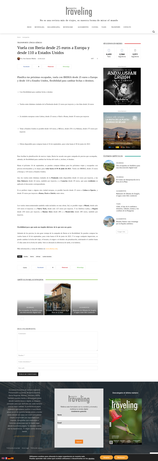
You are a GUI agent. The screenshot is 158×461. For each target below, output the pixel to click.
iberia (32, 256)
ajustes (91, 458)
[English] (3, 458)
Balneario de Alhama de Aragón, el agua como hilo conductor (84, 311)
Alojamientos (84, 307)
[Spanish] (12, 458)
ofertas (38, 256)
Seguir (122, 49)
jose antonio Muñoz (29, 58)
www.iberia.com (51, 249)
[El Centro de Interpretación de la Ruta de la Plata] (57, 299)
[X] (31, 442)
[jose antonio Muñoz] (19, 58)
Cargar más (121, 232)
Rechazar (121, 457)
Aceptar (106, 457)
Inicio (19, 37)
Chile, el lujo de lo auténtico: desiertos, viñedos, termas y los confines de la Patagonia (127, 209)
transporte (25, 37)
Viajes (118, 204)
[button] (153, 31)
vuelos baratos (47, 256)
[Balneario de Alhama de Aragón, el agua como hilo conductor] (84, 299)
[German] (9, 458)
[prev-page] (18, 318)
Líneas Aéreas (35, 43)
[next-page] (22, 318)
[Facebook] (18, 442)
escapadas (46, 77)
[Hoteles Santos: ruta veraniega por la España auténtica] (109, 221)
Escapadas (30, 307)
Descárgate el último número (125, 393)
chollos (26, 256)
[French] (6, 458)
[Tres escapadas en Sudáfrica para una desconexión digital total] (30, 299)
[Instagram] (24, 442)
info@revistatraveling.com (24, 436)
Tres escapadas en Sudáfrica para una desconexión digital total (30, 311)
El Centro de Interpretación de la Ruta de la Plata (57, 311)
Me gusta (109, 49)
